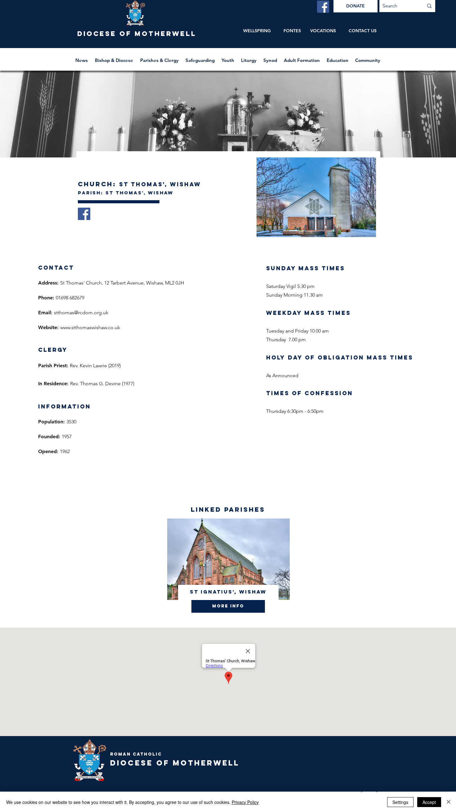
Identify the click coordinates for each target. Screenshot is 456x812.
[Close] (448, 802)
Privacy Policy (245, 802)
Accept (429, 802)
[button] (114, 57)
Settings (400, 802)
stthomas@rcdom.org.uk (81, 313)
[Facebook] (323, 7)
